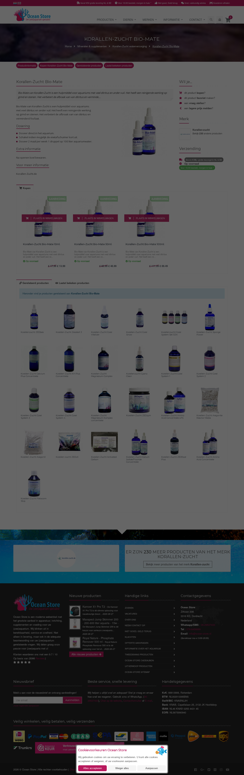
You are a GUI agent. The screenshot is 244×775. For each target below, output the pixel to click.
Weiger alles (122, 768)
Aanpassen (151, 768)
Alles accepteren (92, 768)
